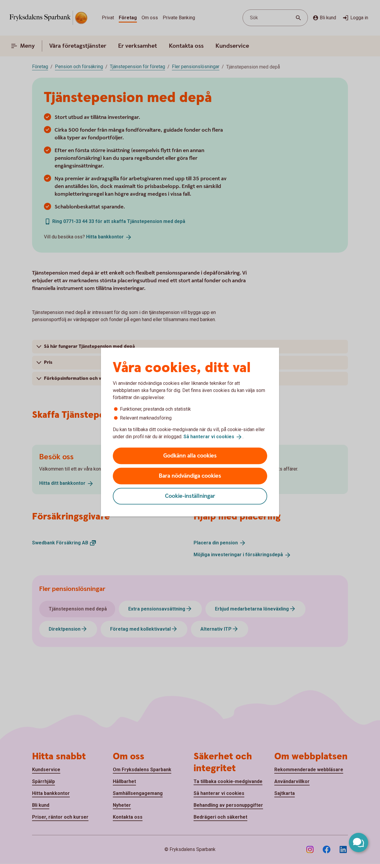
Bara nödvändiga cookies (190, 475)
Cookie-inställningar (190, 496)
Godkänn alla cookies (190, 455)
